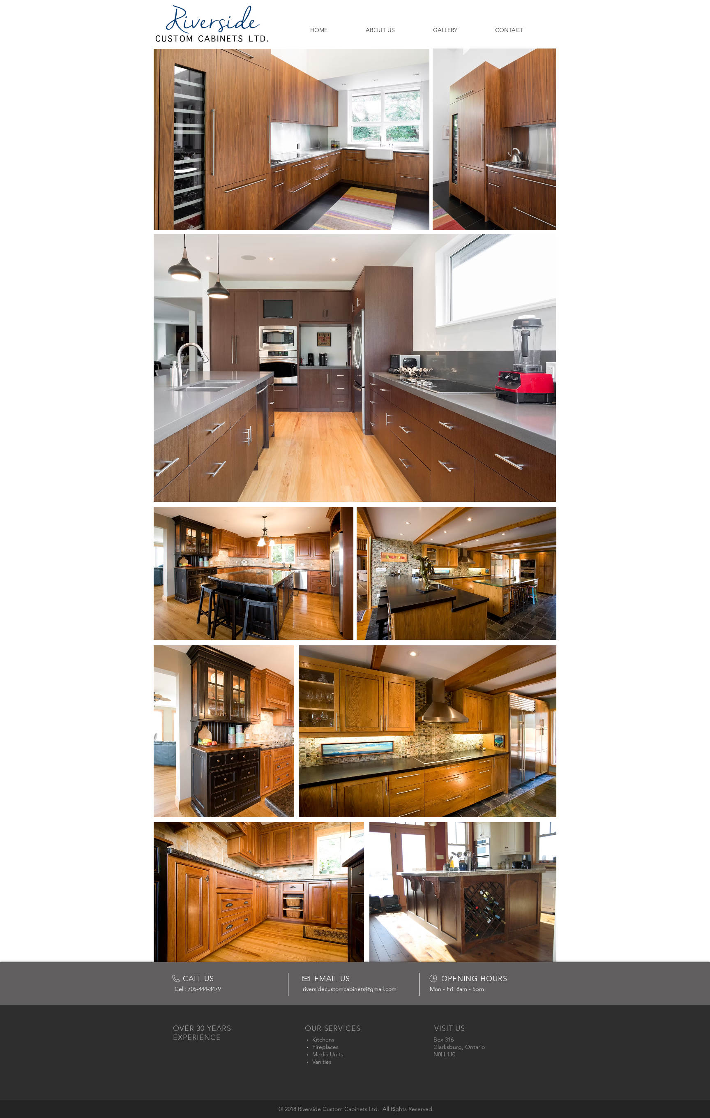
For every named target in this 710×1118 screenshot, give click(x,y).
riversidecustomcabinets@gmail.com (349, 989)
